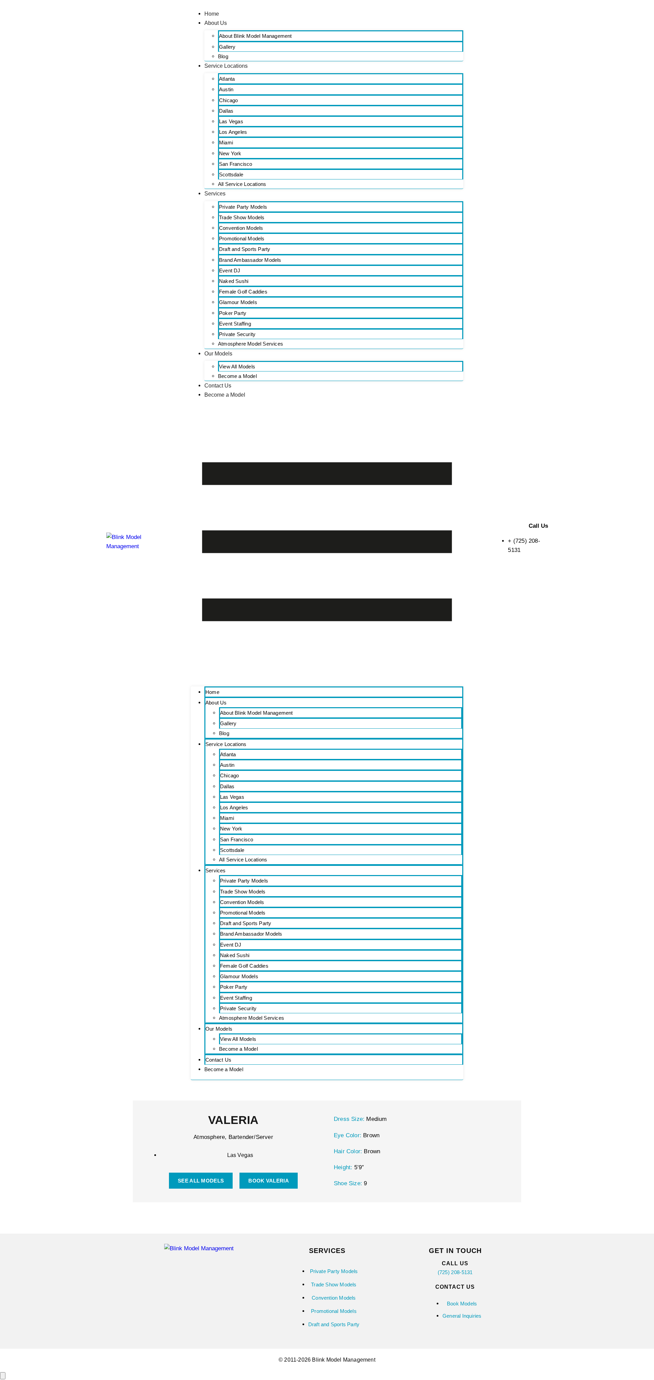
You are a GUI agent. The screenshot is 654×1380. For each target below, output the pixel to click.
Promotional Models (242, 238)
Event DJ (229, 270)
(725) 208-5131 (455, 1272)
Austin (226, 89)
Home (211, 14)
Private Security (237, 334)
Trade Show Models (241, 217)
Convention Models (241, 228)
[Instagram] (185, 1268)
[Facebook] (212, 1268)
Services (214, 193)
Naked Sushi (233, 281)
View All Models (237, 366)
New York (230, 153)
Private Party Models (243, 207)
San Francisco (235, 164)
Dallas (226, 111)
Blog (223, 56)
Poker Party (232, 313)
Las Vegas (231, 121)
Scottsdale (231, 174)
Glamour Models (238, 302)
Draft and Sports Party (244, 249)
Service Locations (226, 66)
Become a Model (237, 376)
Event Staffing (235, 324)
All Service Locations (242, 184)
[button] (327, 543)
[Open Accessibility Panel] (2, 1375)
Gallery (227, 47)
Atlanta (227, 79)
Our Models (218, 353)
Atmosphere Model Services (250, 344)
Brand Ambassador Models (250, 260)
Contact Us (217, 385)
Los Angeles (233, 132)
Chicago (228, 100)
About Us (215, 23)
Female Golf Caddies (243, 292)
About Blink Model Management (255, 36)
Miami (226, 142)
